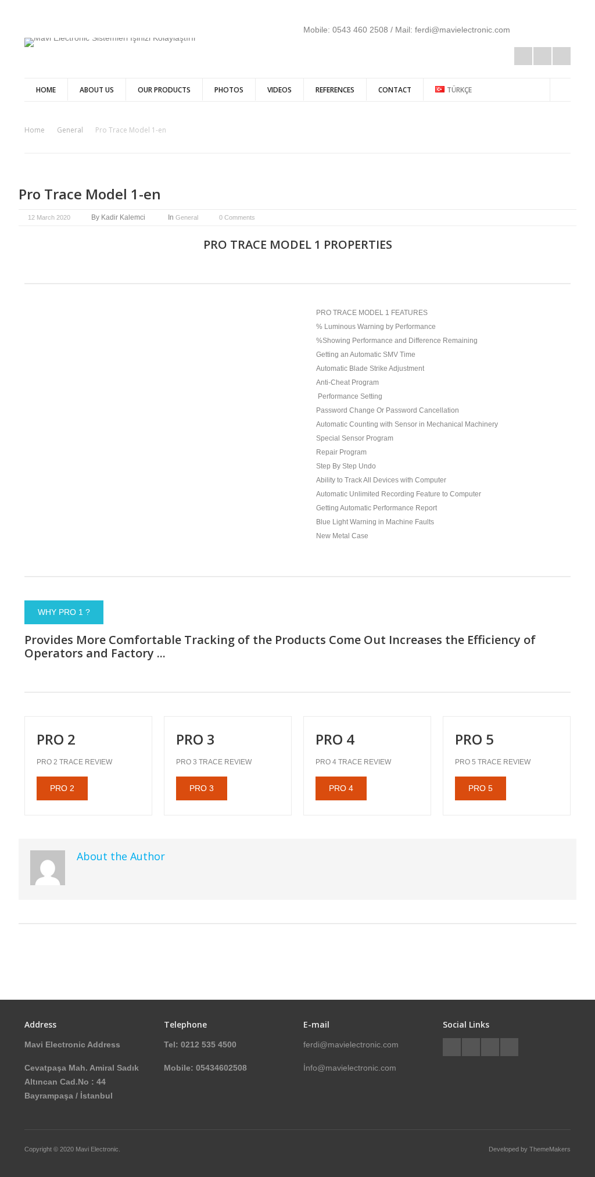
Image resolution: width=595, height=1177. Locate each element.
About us (97, 90)
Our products (164, 90)
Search (561, 88)
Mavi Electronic (97, 1149)
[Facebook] (523, 56)
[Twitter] (452, 1047)
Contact (394, 90)
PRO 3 (201, 788)
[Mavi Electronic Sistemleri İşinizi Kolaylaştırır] (110, 37)
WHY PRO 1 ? (64, 612)
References (335, 90)
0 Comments (237, 217)
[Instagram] (542, 56)
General (70, 130)
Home (46, 90)
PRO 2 (62, 788)
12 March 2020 (49, 217)
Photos (228, 90)
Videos (279, 90)
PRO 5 (480, 788)
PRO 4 (341, 788)
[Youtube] (562, 56)
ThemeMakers (550, 1149)
